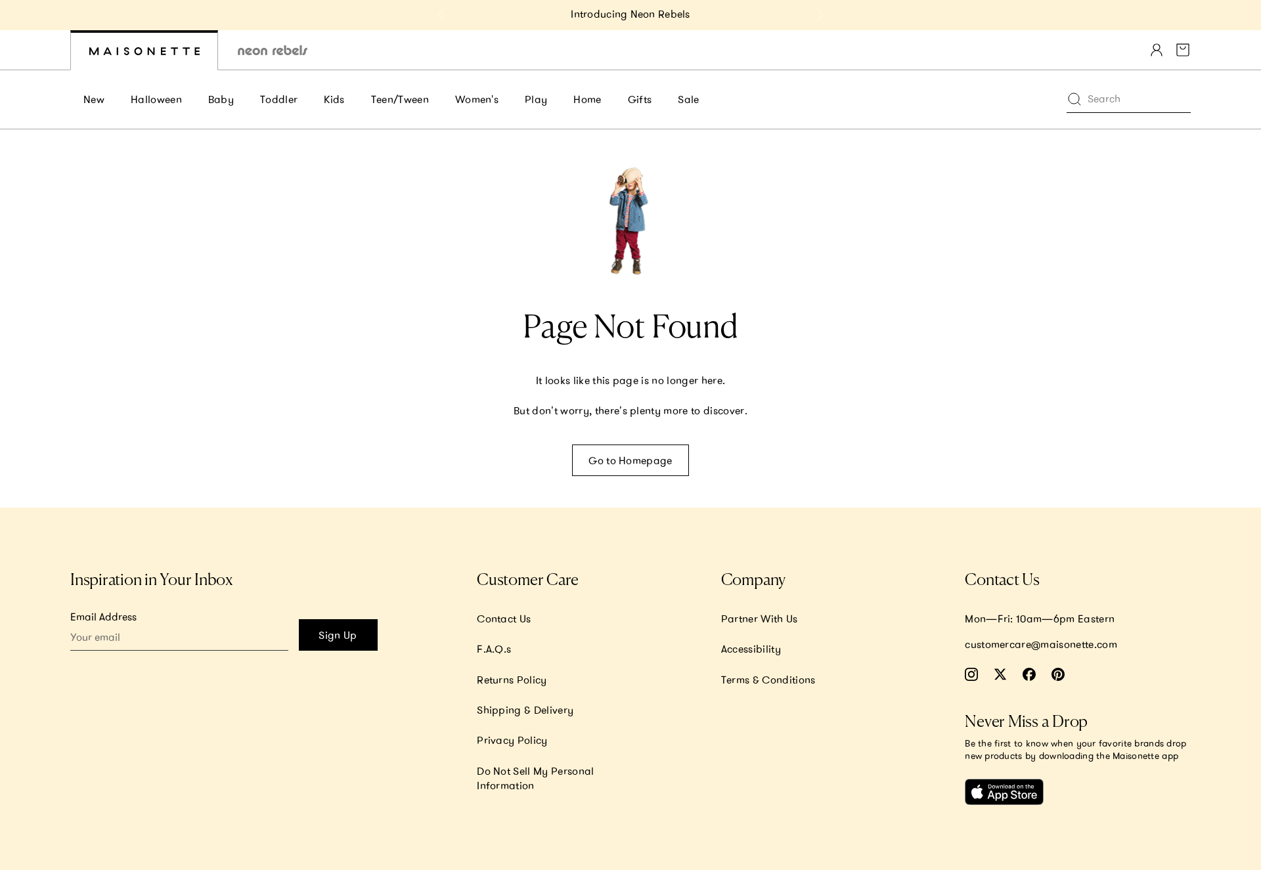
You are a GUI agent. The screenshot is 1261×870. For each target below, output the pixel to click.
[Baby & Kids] (144, 50)
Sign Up (338, 635)
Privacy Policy (512, 740)
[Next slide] (820, 15)
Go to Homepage (630, 460)
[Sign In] (1156, 50)
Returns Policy (511, 679)
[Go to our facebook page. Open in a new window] (1029, 674)
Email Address (103, 616)
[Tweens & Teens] (272, 50)
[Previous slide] (441, 15)
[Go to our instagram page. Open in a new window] (971, 674)
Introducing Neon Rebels (630, 13)
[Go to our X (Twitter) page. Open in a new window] (1000, 674)
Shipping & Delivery (525, 709)
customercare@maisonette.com (1041, 644)
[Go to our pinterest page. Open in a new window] (1058, 674)
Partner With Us (759, 618)
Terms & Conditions (768, 679)
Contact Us (504, 618)
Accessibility (751, 648)
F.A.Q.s (494, 648)
